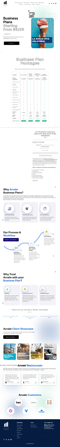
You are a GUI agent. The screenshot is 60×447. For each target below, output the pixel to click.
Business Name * (45, 146)
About (33, 4)
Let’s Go (11, 43)
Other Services (34, 2)
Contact (38, 4)
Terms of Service (34, 426)
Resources (41, 2)
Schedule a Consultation (10, 239)
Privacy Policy (33, 425)
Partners (21, 4)
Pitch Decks (26, 2)
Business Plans (18, 2)
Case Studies (27, 4)
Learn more (35, 180)
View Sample (31, 118)
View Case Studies (10, 337)
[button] (45, 153)
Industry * (39, 145)
